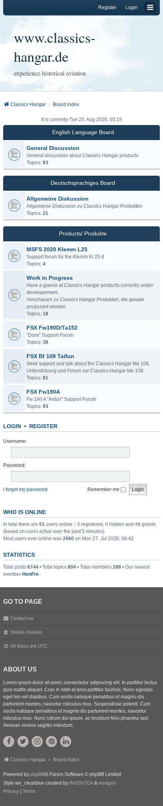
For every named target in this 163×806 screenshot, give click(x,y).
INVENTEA (81, 783)
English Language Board (83, 132)
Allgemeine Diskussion (58, 198)
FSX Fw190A (43, 392)
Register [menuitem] (107, 7)
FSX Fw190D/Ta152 (52, 327)
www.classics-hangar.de (54, 47)
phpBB (37, 774)
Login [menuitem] (131, 7)
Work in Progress (50, 278)
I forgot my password (25, 489)
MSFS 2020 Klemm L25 (57, 249)
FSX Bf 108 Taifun (50, 356)
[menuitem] (11, 791)
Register (43, 426)
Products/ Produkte (83, 233)
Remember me (104, 489)
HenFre (30, 574)
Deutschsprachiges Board (83, 183)
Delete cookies (26, 632)
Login (12, 426)
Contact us (21, 618)
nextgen (107, 783)
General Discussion (53, 148)
